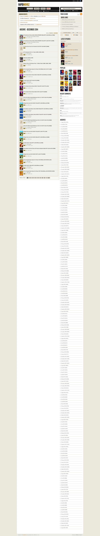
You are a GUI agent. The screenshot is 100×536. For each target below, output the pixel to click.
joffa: (61, 95)
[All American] (75, 79)
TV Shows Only (46, 11)
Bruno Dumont (29, 53)
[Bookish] (79, 74)
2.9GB (72, 63)
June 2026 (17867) (64, 126)
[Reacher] (62, 74)
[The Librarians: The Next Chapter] (75, 85)
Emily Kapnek (29, 144)
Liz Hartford (29, 121)
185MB (66, 63)
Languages (71, 24)
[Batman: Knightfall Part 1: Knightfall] (79, 85)
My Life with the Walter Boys (69, 49)
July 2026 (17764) (64, 124)
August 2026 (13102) (64, 122)
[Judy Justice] (75, 74)
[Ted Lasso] (70, 79)
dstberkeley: (62, 103)
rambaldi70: (62, 105)
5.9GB (66, 46)
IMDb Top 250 (64, 28)
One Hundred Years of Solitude (70, 55)
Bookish (66, 61)
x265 (74, 19)
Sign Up (74, 0)
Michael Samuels (33, 121)
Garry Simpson (29, 110)
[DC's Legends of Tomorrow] (79, 79)
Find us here (64, 14)
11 (44, 177)
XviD (69, 19)
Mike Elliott (28, 70)
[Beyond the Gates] (62, 79)
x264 (71, 19)
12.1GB (66, 52)
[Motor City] (62, 85)
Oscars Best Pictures (70, 28)
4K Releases (76, 26)
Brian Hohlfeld (33, 36)
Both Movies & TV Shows (33, 11)
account (27, 16)
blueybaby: (62, 100)
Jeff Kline (37, 36)
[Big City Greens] (70, 85)
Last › (49, 177)
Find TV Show (63, 41)
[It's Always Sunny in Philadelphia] (66, 85)
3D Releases (67, 26)
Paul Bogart (28, 59)
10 (42, 177)
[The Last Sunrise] (66, 74)
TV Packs (63, 26)
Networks (63, 24)
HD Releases (72, 26)
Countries (67, 24)
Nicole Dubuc (29, 36)
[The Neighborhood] (66, 79)
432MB (69, 63)
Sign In (78, 0)
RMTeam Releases (65, 19)
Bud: (61, 110)
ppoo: (61, 115)
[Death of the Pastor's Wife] (70, 74)
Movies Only (40, 11)
